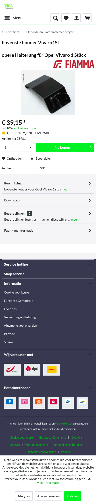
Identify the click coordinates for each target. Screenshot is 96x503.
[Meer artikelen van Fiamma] (73, 64)
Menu (18, 17)
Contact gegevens (36, 444)
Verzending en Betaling (20, 317)
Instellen (73, 496)
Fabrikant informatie (18, 230)
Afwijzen (24, 496)
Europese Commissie (18, 300)
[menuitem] (13, 17)
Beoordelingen (14, 213)
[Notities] (65, 17)
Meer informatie (48, 482)
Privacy (9, 334)
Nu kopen (62, 147)
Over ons (10, 309)
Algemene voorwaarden (20, 325)
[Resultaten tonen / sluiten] (54, 17)
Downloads (12, 200)
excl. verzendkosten (25, 128)
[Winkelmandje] (87, 17)
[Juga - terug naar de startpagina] (8, 6)
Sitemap (9, 342)
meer (65, 189)
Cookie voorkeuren (17, 292)
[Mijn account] (76, 17)
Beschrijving (12, 183)
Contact (15, 444)
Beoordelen (43, 158)
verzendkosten (64, 423)
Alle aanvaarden (48, 496)
